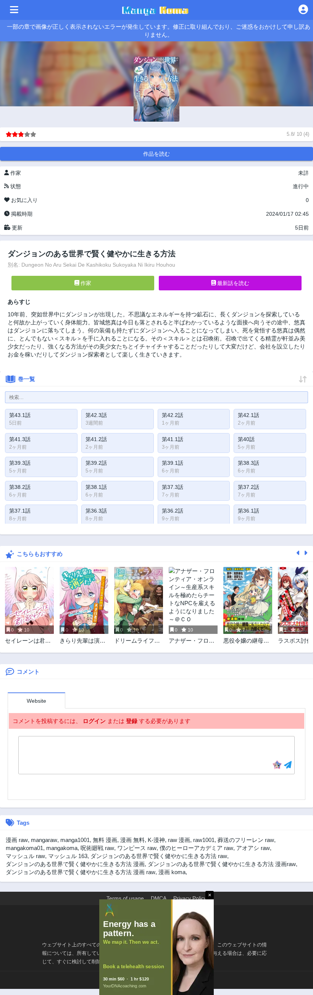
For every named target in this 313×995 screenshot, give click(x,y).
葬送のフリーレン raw (246, 840)
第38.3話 (248, 463)
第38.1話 (96, 487)
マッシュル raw (25, 856)
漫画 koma (172, 872)
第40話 (246, 439)
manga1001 (75, 840)
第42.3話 (96, 415)
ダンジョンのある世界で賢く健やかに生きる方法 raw (158, 856)
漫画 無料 (132, 840)
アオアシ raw (253, 848)
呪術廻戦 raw (97, 848)
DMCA (158, 898)
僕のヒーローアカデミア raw (196, 848)
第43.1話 (20, 415)
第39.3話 (20, 463)
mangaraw (44, 840)
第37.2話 (248, 487)
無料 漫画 (105, 840)
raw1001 (204, 840)
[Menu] (14, 10)
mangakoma (61, 848)
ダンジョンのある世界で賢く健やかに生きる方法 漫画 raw (80, 872)
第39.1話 (172, 463)
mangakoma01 (24, 848)
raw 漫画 (179, 840)
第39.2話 (96, 463)
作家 (85, 283)
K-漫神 (156, 840)
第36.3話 (96, 511)
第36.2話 (172, 511)
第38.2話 (20, 487)
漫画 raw (17, 840)
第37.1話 (20, 511)
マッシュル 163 (67, 856)
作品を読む (156, 154)
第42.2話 (172, 415)
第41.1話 (172, 439)
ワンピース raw (136, 848)
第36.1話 (248, 511)
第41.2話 (96, 439)
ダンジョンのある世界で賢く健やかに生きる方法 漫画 (75, 864)
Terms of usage (125, 898)
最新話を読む (232, 283)
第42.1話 (248, 415)
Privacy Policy (190, 898)
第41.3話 (20, 439)
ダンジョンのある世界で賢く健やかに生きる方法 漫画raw (222, 864)
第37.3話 (172, 487)
